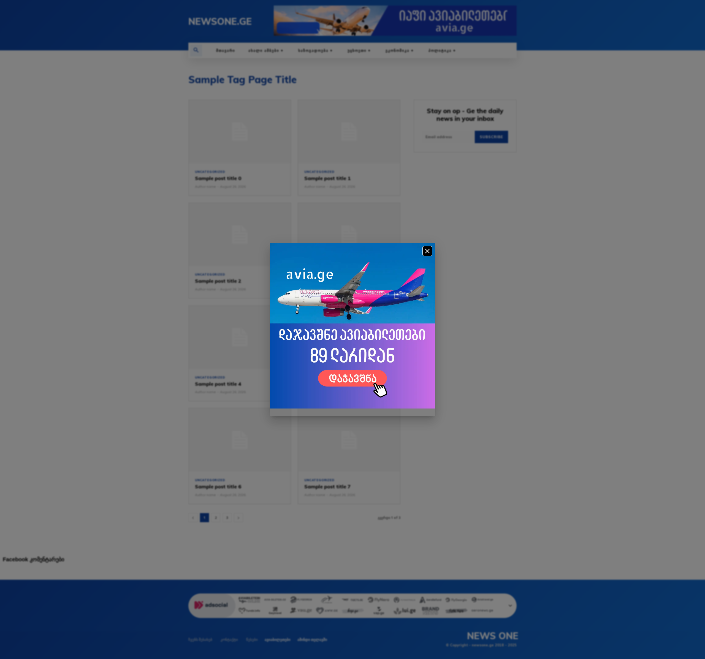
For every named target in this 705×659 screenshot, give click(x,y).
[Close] (427, 251)
